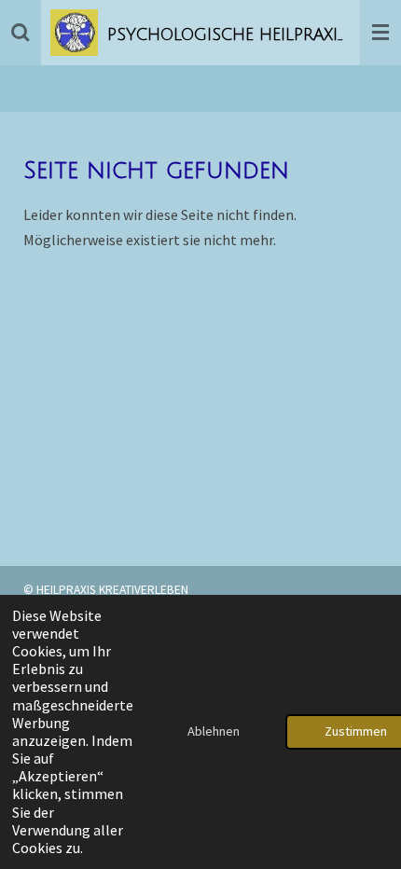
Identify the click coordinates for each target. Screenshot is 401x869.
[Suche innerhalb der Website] (20, 32)
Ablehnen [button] (213, 731)
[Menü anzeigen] (380, 32)
